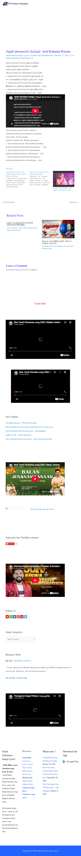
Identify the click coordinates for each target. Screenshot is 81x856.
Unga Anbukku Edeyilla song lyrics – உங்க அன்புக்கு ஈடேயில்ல (29, 439)
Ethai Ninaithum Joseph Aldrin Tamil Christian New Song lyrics (29, 427)
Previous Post (8, 202)
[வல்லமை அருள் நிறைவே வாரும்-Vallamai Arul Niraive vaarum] (63, 179)
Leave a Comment (31, 55)
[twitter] (26, 616)
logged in (19, 269)
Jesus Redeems (58, 246)
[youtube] (7, 616)
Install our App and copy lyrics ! (40, 509)
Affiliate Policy (28, 784)
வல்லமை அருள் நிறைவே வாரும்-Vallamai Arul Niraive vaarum (63, 189)
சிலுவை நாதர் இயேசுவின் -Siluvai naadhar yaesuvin (56, 242)
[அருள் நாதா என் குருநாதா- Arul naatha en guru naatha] (41, 178)
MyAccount (26, 774)
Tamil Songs (25, 58)
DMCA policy (27, 771)
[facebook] (15, 616)
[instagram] (18, 616)
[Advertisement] (40, 23)
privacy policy (27, 764)
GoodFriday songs (47, 246)
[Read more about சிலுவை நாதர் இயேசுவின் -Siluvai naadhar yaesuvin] (58, 229)
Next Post (74, 202)
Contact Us (26, 761)
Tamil (20, 228)
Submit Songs (27, 781)
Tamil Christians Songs (14, 55)
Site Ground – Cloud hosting (16, 678)
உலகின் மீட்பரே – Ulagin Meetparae (18, 435)
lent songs (66, 246)
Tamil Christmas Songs (13, 230)
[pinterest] (22, 616)
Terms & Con (27, 767)
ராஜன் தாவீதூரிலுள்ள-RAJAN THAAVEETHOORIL (20, 223)
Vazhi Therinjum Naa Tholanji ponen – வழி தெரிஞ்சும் (26, 431)
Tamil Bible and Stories (23, 660)
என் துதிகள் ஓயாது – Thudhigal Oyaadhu (21, 423)
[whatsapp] (11, 616)
